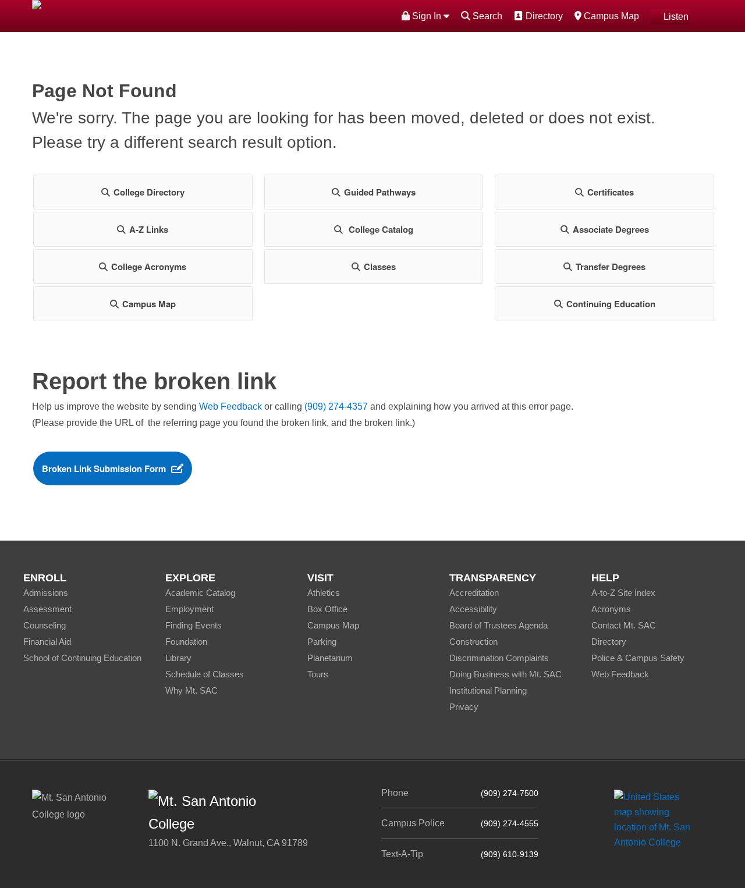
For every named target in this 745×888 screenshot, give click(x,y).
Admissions (45, 593)
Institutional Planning (488, 690)
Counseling (44, 625)
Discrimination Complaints (499, 658)
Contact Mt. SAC (623, 625)
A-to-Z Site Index (623, 593)
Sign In (427, 16)
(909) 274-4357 (336, 406)
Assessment (47, 609)
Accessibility (473, 609)
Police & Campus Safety (637, 658)
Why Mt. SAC (191, 690)
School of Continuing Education (82, 658)
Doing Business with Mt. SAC (505, 674)
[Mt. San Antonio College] (656, 820)
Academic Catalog (200, 593)
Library (178, 658)
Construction (473, 642)
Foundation (186, 642)
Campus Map (610, 15)
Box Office (327, 609)
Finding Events (193, 625)
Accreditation (474, 593)
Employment (189, 609)
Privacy (463, 707)
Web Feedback (230, 406)
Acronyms (611, 609)
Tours (317, 674)
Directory (543, 15)
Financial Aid (47, 642)
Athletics (323, 593)
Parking (321, 642)
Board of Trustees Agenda (498, 625)
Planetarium (330, 658)
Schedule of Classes (204, 674)
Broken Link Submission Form (104, 468)
